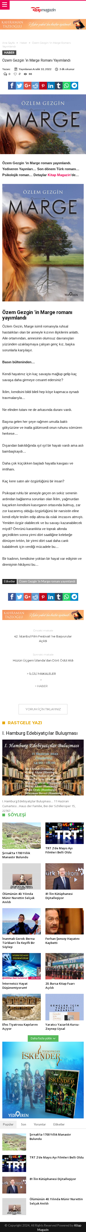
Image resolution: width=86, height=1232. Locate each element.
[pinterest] (43, 86)
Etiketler (59, 1124)
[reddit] (35, 86)
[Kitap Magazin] (43, 5)
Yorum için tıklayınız (43, 709)
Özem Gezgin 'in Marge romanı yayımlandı (47, 581)
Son (23, 1124)
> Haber (41, 686)
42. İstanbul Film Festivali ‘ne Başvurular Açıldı (43, 636)
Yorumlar (40, 1124)
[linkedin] (51, 86)
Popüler (8, 1124)
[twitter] (20, 86)
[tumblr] (59, 86)
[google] (27, 86)
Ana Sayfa (8, 42)
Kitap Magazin (59, 175)
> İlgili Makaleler (41, 673)
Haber (23, 42)
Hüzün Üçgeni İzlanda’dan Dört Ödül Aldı (43, 657)
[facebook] (12, 86)
